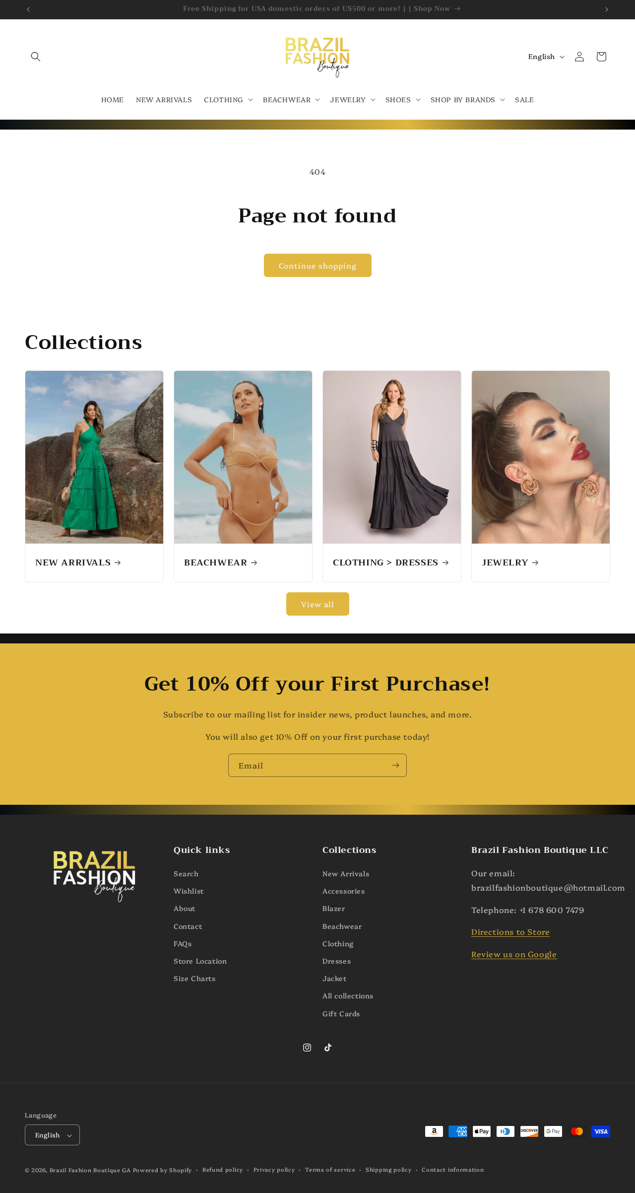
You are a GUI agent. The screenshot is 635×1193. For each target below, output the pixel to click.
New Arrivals (73, 562)
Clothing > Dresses (386, 562)
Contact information (453, 1169)
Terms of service (330, 1169)
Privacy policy (274, 1169)
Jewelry (505, 562)
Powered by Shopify (162, 1170)
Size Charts (195, 978)
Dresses (336, 961)
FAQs (182, 943)
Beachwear (215, 562)
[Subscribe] (395, 765)
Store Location (200, 961)
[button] (36, 57)
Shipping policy (389, 1169)
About (184, 908)
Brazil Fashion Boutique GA (90, 1170)
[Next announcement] (607, 9)
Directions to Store (510, 931)
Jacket (334, 978)
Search (186, 873)
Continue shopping (318, 265)
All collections (348, 996)
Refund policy (222, 1169)
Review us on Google (514, 954)
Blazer (333, 908)
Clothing (338, 943)
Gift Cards (341, 1013)
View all (317, 604)
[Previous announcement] (28, 9)
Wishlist (189, 891)
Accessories (343, 891)
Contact (188, 926)
